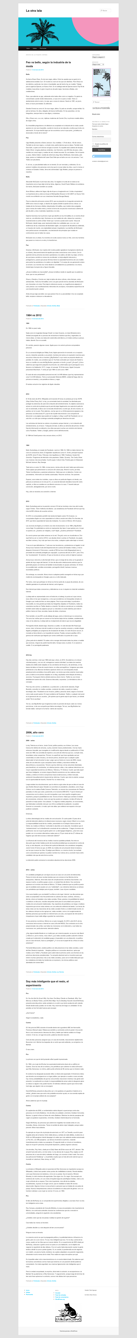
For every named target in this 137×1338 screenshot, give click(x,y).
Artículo (49, 306)
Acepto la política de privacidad (100, 145)
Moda (58, 306)
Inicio (28, 48)
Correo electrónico (98, 137)
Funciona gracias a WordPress (68, 1331)
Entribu (54, 306)
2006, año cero (35, 732)
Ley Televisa (60, 972)
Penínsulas (43, 48)
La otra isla (34, 10)
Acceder (57, 1293)
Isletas (35, 48)
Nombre (94, 129)
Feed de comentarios (61, 1297)
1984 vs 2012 (33, 315)
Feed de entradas (60, 1295)
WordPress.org (60, 1299)
